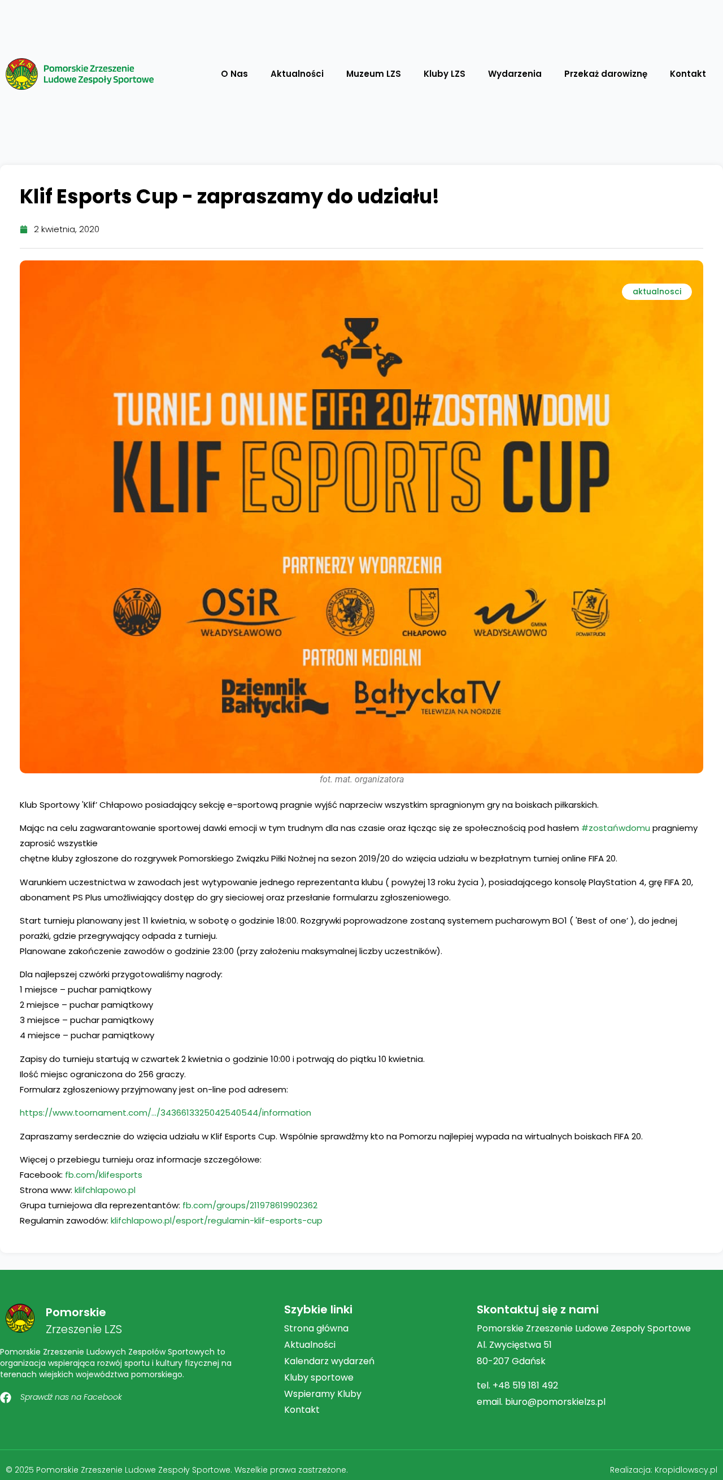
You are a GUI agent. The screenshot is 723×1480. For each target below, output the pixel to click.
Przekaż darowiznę (605, 74)
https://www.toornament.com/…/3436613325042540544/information (165, 1112)
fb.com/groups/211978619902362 (249, 1205)
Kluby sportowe (319, 1377)
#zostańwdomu (615, 828)
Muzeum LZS (373, 74)
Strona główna (316, 1328)
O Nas (234, 74)
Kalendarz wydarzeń (329, 1361)
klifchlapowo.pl (105, 1190)
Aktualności (297, 74)
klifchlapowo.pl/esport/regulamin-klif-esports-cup (217, 1220)
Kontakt (688, 74)
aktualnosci (657, 291)
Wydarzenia (515, 74)
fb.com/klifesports (103, 1175)
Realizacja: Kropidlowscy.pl (663, 1469)
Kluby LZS (444, 74)
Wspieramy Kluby (323, 1393)
